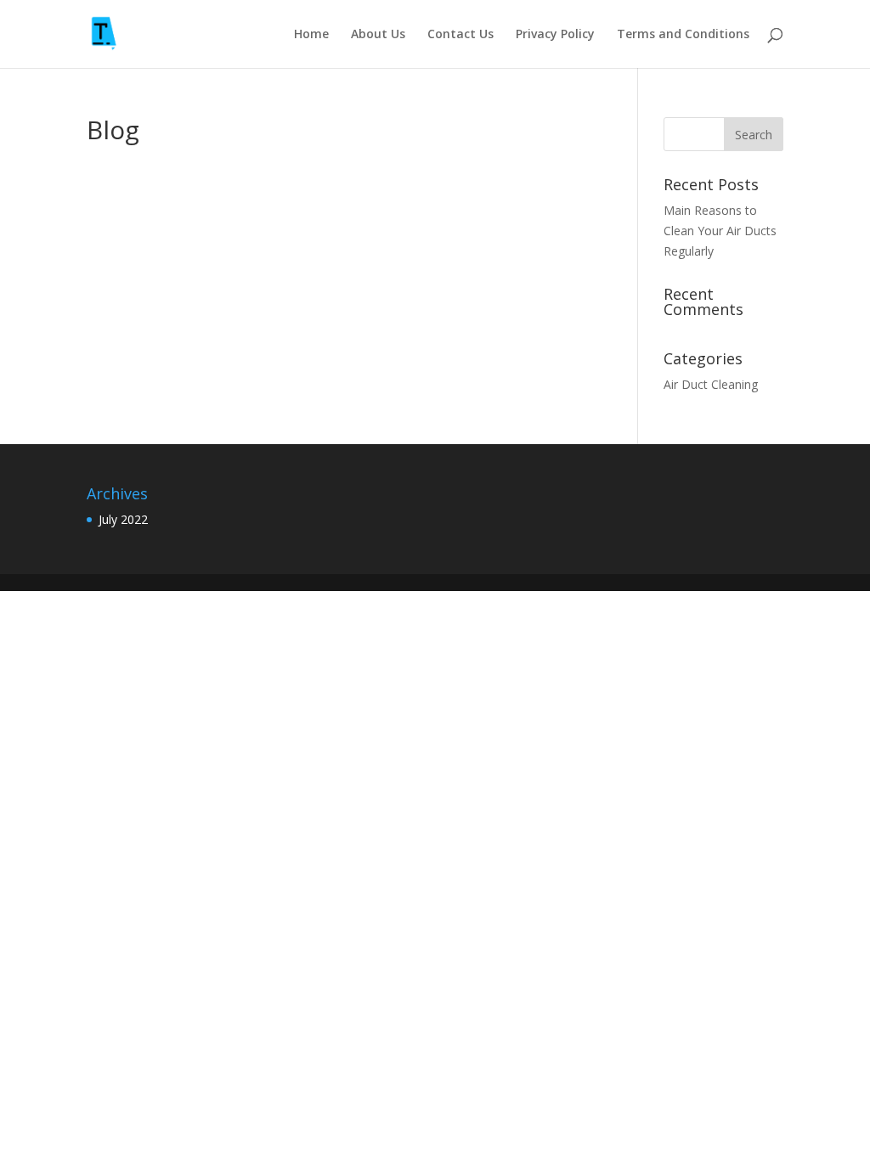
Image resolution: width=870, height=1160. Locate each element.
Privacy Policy (555, 35)
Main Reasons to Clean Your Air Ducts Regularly (720, 230)
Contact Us (460, 35)
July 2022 (123, 519)
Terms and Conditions (683, 35)
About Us (378, 35)
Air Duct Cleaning (711, 384)
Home (311, 35)
